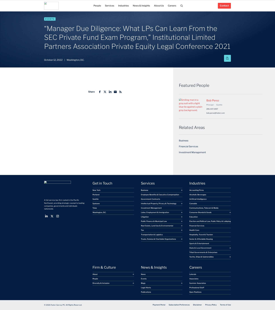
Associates (193, 279)
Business (183, 140)
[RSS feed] (120, 92)
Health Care (194, 230)
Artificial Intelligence (198, 199)
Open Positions (195, 292)
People (95, 279)
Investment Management (192, 152)
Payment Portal (159, 305)
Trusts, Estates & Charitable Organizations (158, 239)
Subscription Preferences (179, 305)
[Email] (115, 92)
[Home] (51, 5)
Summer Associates (197, 283)
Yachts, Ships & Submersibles (201, 257)
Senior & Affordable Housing (201, 239)
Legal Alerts (146, 288)
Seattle (96, 199)
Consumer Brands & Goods (200, 212)
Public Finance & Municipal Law (154, 221)
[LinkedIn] (110, 92)
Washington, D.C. (99, 212)
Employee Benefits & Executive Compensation (160, 195)
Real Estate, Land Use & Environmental (157, 226)
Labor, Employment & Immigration (155, 212)
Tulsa (95, 208)
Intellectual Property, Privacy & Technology (158, 203)
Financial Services (188, 146)
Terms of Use (225, 305)
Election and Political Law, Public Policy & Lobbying (210, 221)
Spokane (96, 203)
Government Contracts (150, 199)
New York (96, 190)
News (143, 274)
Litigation (145, 217)
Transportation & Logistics (152, 235)
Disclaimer (197, 305)
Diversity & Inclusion (101, 283)
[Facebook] (100, 92)
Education (193, 217)
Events (49, 19)
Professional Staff (196, 288)
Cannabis (193, 203)
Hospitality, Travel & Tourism (201, 235)
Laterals (192, 274)
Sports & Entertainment (199, 243)
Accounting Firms (196, 190)
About (95, 274)
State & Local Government (200, 248)
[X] (105, 92)
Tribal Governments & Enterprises (203, 252)
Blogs (143, 283)
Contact (224, 5)
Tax (142, 230)
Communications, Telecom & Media (203, 208)
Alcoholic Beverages (197, 195)
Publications (146, 292)
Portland (96, 195)
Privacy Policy (211, 305)
